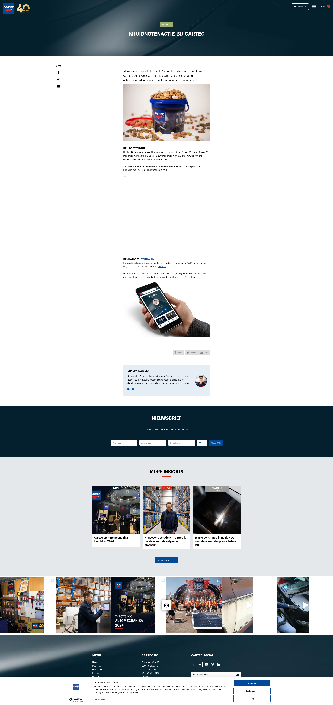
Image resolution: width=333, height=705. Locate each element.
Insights (95, 673)
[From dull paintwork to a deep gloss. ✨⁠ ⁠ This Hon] (305, 605)
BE (204, 443)
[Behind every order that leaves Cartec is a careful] (83, 605)
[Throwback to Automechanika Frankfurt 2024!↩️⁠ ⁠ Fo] (138, 605)
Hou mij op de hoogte (200, 674)
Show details (99, 700)
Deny (252, 698)
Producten (96, 665)
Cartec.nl (147, 258)
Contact (95, 676)
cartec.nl (162, 266)
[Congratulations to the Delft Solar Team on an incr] (194, 605)
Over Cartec (97, 669)
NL (200, 443)
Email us (145, 676)
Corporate (167, 25)
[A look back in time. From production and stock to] (28, 605)
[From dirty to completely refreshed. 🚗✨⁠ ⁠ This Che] (250, 605)
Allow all (252, 683)
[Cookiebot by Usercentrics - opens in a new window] (76, 700)
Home (94, 662)
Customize (250, 691)
